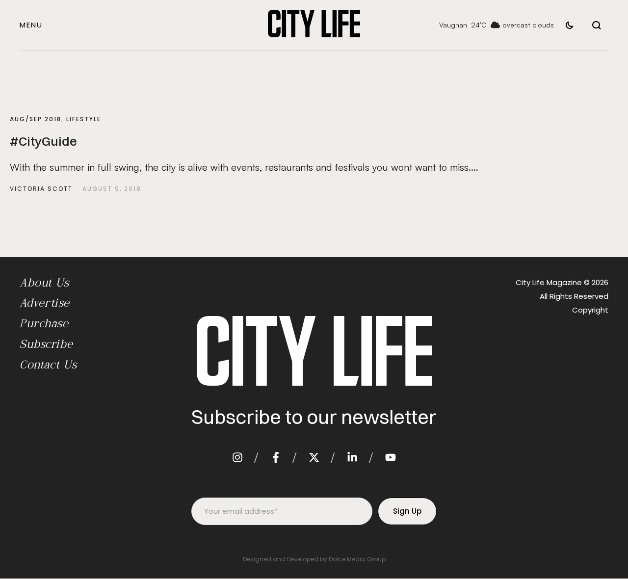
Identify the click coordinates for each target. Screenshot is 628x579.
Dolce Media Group (357, 559)
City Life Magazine (549, 282)
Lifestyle (83, 119)
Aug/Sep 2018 (35, 119)
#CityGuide (43, 141)
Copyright (590, 310)
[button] (31, 24)
